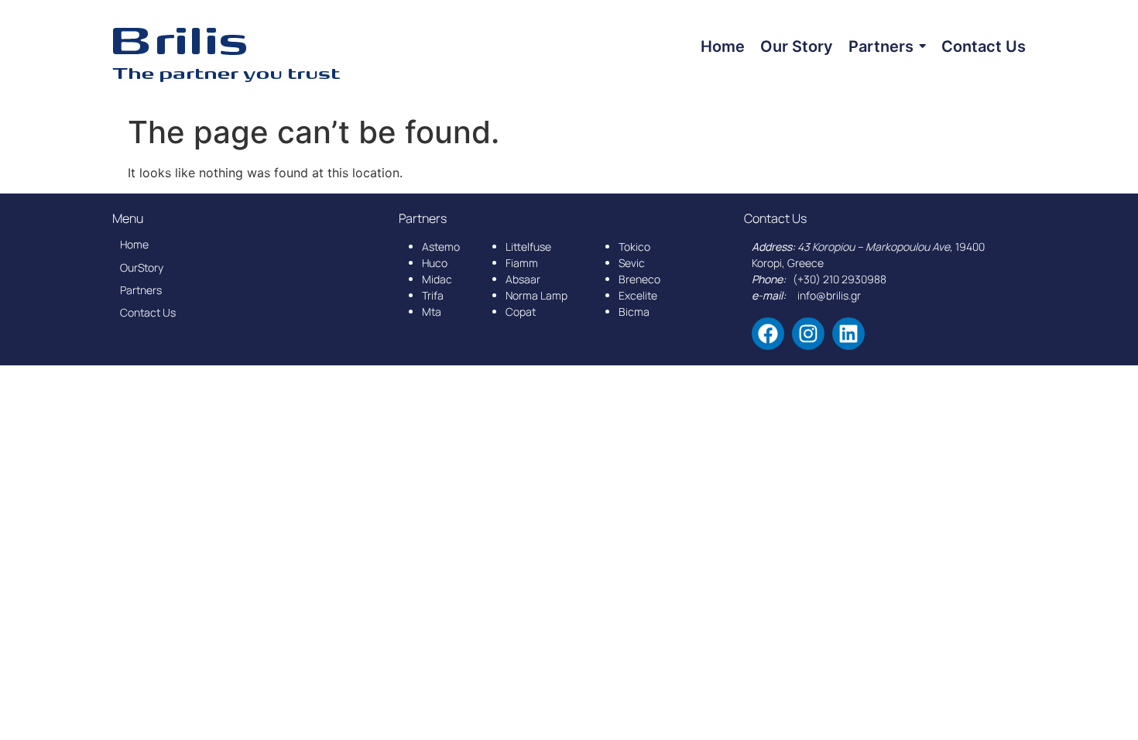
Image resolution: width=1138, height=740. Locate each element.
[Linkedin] (848, 333)
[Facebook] (768, 333)
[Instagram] (808, 333)
